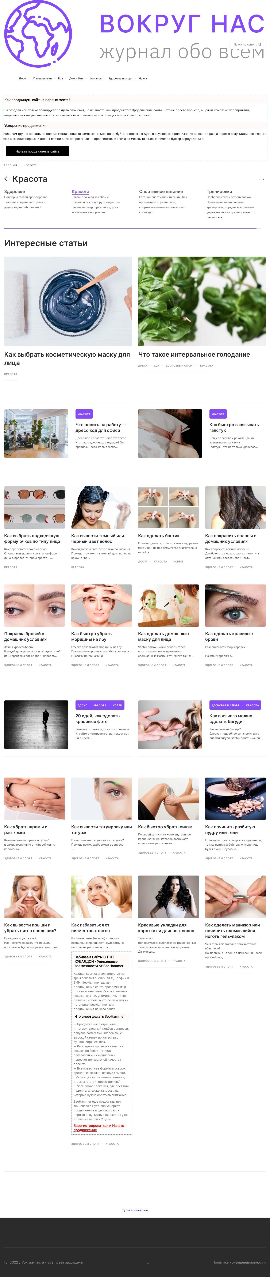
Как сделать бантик (159, 535)
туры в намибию (135, 1210)
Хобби (178, 561)
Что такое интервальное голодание (194, 354)
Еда (156, 365)
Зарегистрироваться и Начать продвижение (99, 1127)
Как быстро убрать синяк (165, 826)
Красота (10, 374)
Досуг (143, 561)
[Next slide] (264, 179)
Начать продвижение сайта (37, 151)
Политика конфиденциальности (239, 1262)
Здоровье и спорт (180, 365)
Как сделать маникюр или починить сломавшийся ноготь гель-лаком (232, 930)
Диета (142, 365)
